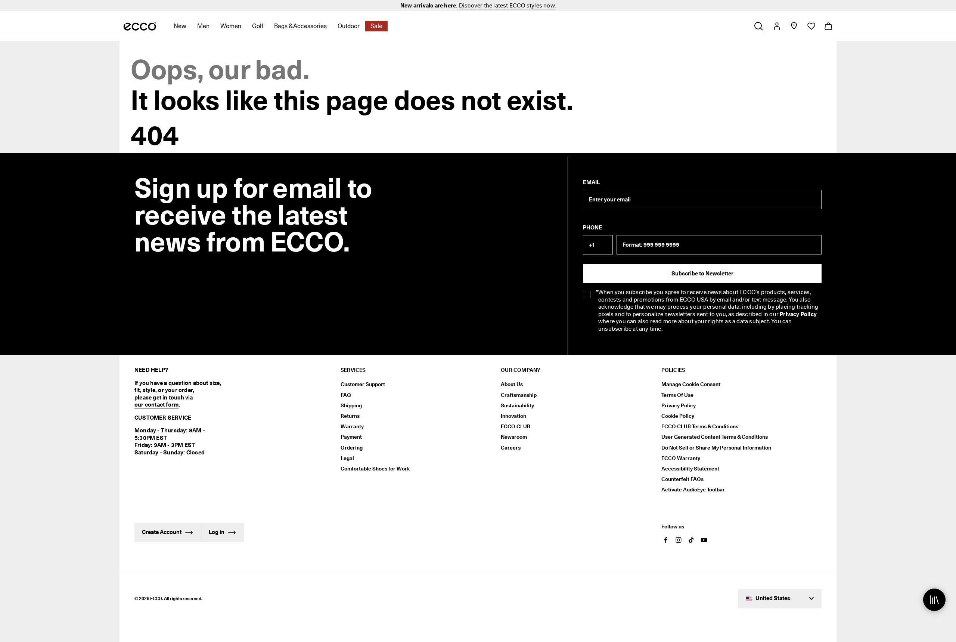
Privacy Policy (798, 314)
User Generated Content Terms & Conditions (714, 437)
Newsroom (514, 437)
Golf (257, 26)
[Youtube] (703, 539)
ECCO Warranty (680, 458)
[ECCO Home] (139, 26)
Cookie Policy (677, 416)
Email (591, 182)
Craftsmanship (519, 395)
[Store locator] (793, 26)
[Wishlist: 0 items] (811, 26)
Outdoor (349, 26)
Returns (350, 416)
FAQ (346, 395)
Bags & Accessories (300, 26)
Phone (592, 227)
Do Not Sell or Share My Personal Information (716, 448)
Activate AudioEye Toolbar (693, 490)
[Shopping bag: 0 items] (828, 26)
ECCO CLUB (515, 426)
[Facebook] (665, 539)
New (180, 26)
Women (230, 26)
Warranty (352, 426)
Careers (511, 448)
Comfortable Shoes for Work (375, 469)
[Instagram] (678, 539)
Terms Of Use (677, 395)
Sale (376, 26)
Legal (347, 458)
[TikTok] (691, 539)
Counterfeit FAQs (682, 479)
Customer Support (363, 384)
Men (203, 26)
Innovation (513, 416)
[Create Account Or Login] (776, 26)
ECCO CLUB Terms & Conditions (699, 426)
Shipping (351, 405)
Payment (351, 437)
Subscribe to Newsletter (702, 273)
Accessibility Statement (690, 469)
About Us (512, 384)
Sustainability (517, 405)
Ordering (352, 448)
